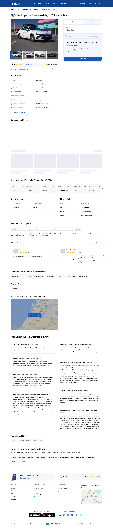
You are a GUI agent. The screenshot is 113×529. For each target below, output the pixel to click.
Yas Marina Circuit (52, 457)
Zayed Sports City (40, 457)
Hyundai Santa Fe (38, 276)
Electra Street (90, 457)
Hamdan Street (80, 457)
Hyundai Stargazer (71, 276)
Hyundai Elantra (33, 9)
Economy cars (18, 235)
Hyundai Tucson (50, 276)
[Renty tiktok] (80, 515)
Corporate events (38, 440)
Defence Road (15, 461)
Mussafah (30, 457)
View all (24, 461)
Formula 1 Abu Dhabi (25, 440)
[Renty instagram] (64, 515)
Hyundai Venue (83, 276)
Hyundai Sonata (16, 276)
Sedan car (30, 190)
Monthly (92, 22)
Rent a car (13, 9)
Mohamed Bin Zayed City (66, 457)
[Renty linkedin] (72, 515)
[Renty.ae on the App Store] (35, 515)
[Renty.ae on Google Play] (48, 515)
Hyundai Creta (27, 276)
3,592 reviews (28, 64)
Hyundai (25, 9)
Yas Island (22, 457)
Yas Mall (14, 457)
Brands (19, 9)
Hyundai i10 (60, 276)
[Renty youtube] (60, 515)
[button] (56, 35)
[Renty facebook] (68, 515)
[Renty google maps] (76, 515)
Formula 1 (14, 440)
